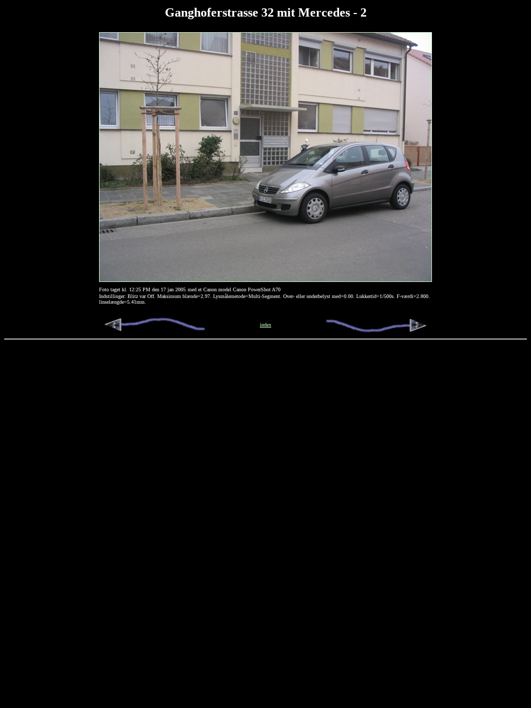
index (265, 325)
